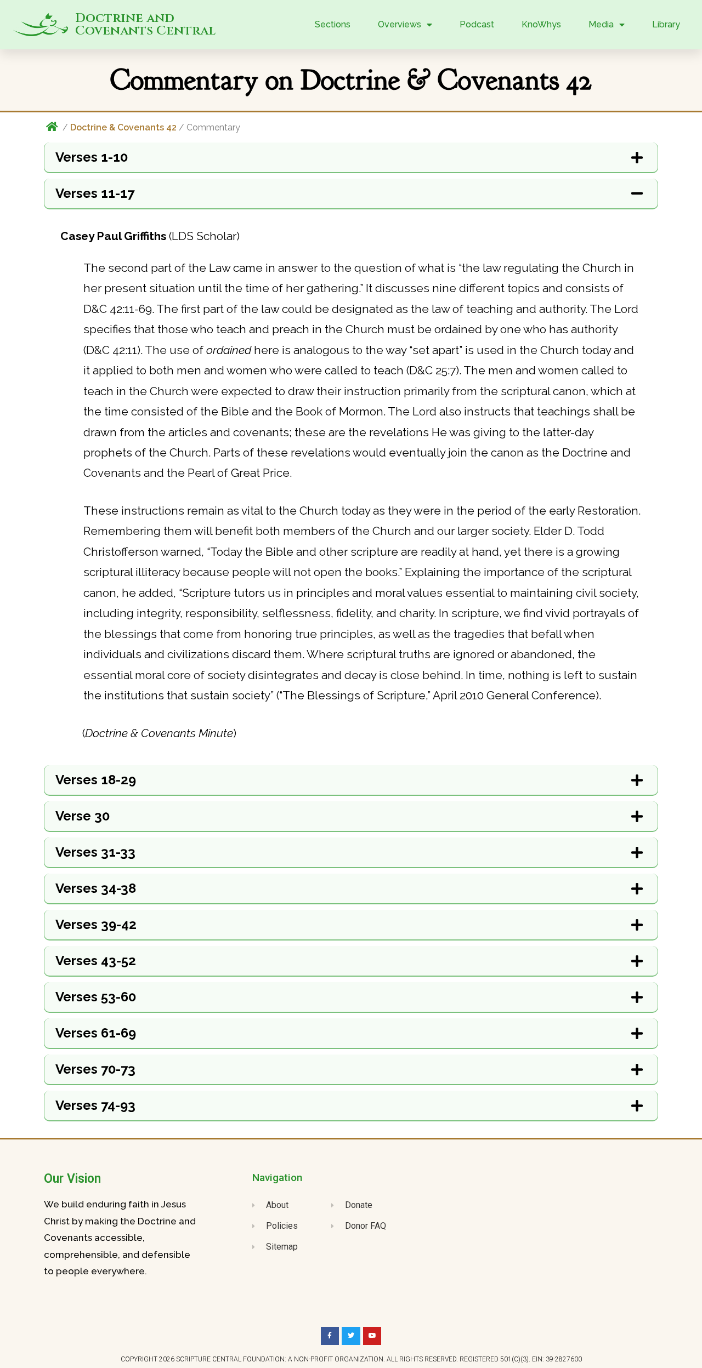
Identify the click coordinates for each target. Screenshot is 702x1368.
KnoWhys (541, 24)
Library (666, 24)
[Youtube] (372, 1336)
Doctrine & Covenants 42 (123, 127)
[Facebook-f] (330, 1336)
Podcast (477, 24)
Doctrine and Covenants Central (145, 24)
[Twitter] (351, 1336)
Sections (332, 24)
